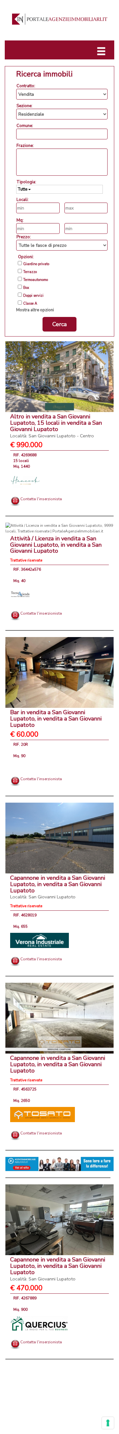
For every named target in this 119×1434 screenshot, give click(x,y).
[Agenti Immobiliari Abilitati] (59, 1163)
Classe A (30, 304)
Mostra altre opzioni (35, 310)
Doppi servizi (33, 296)
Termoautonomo (35, 280)
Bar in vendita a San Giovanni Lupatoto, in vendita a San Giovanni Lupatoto (56, 718)
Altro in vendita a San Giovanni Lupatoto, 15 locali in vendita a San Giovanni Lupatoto (56, 426)
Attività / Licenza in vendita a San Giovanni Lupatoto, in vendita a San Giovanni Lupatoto (56, 545)
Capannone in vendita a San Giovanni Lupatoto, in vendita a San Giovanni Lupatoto (57, 887)
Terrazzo (30, 272)
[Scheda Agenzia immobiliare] (25, 480)
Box (26, 288)
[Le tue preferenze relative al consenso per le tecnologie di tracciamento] (108, 1423)
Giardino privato (36, 264)
